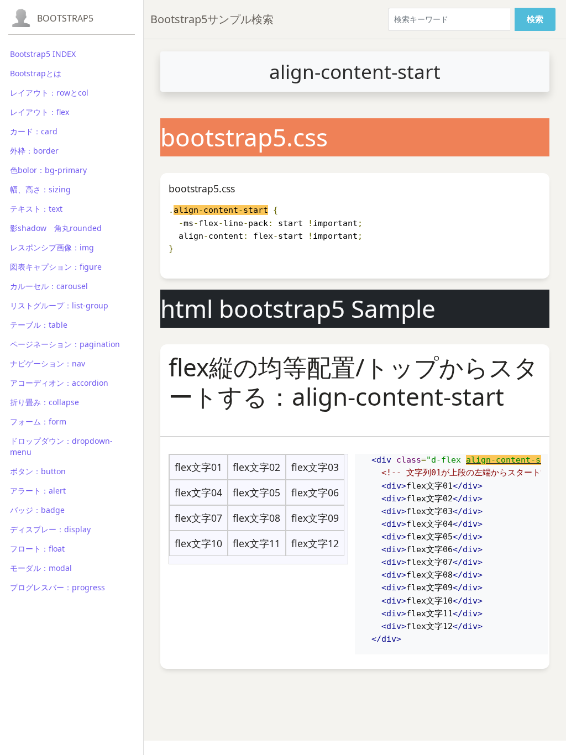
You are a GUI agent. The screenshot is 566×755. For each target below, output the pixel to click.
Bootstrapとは (35, 73)
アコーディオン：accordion (59, 383)
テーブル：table (38, 324)
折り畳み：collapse (44, 402)
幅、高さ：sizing (40, 189)
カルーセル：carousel (49, 286)
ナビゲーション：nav (47, 363)
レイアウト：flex (39, 112)
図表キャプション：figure (56, 266)
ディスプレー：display (50, 529)
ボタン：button (38, 471)
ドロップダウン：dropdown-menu (61, 446)
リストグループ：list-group (59, 305)
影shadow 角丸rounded (56, 228)
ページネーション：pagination (65, 344)
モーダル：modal (41, 568)
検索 (535, 19)
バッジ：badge (37, 510)
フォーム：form (38, 421)
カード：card (33, 131)
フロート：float (37, 548)
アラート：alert (38, 490)
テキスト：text (36, 208)
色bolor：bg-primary (48, 170)
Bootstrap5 (65, 18)
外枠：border (34, 150)
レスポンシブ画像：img (52, 247)
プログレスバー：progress (57, 587)
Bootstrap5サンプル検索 (212, 19)
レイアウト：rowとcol (49, 92)
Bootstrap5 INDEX (43, 54)
